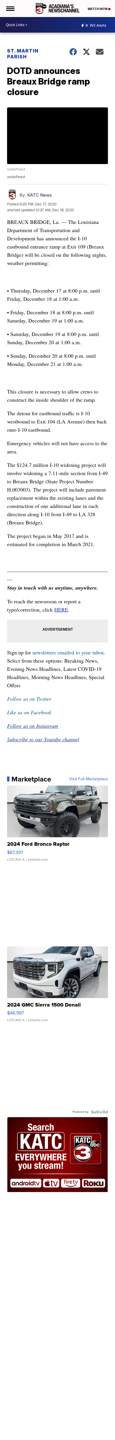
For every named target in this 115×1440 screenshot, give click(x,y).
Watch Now (98, 9)
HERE (61, 609)
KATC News (39, 195)
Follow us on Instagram (32, 725)
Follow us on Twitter (29, 698)
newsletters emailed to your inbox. (69, 652)
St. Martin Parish (23, 54)
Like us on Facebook (29, 712)
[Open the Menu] (9, 8)
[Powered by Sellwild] (99, 1112)
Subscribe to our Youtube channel (43, 739)
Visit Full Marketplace (88, 779)
